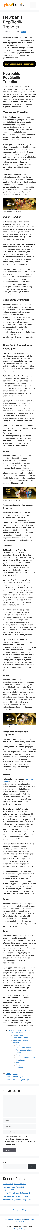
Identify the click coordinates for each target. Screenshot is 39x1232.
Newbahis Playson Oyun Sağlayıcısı (17, 1200)
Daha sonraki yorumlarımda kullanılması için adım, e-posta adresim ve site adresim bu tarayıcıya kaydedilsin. (20, 1140)
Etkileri (18, 1063)
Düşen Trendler (19, 1035)
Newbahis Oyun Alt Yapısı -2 (14, 1184)
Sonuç (18, 1045)
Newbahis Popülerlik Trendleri (20, 1030)
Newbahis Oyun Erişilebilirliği (17, 1080)
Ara (4, 1162)
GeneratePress (19, 1229)
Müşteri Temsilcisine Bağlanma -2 (16, 1193)
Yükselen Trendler (18, 1033)
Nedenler (19, 1053)
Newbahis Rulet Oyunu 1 (15, 1077)
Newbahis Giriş (19, 1210)
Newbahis (9, 1219)
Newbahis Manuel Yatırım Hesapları (17, 1196)
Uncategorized (12, 1074)
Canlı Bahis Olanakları (22, 1038)
